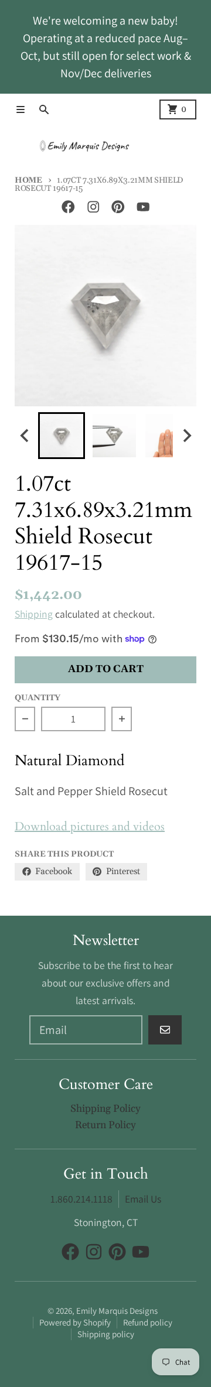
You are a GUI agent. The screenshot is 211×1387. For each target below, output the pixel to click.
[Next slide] (186, 435)
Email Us (143, 1199)
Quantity (37, 698)
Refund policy (147, 1322)
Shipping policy (105, 1334)
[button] (61, 435)
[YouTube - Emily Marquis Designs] (143, 207)
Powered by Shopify (75, 1322)
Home (28, 180)
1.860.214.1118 (81, 1199)
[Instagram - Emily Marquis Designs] (93, 207)
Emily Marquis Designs (117, 1310)
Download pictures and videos (90, 826)
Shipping (34, 614)
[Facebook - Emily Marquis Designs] (68, 207)
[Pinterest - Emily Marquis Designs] (118, 207)
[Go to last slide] (25, 435)
